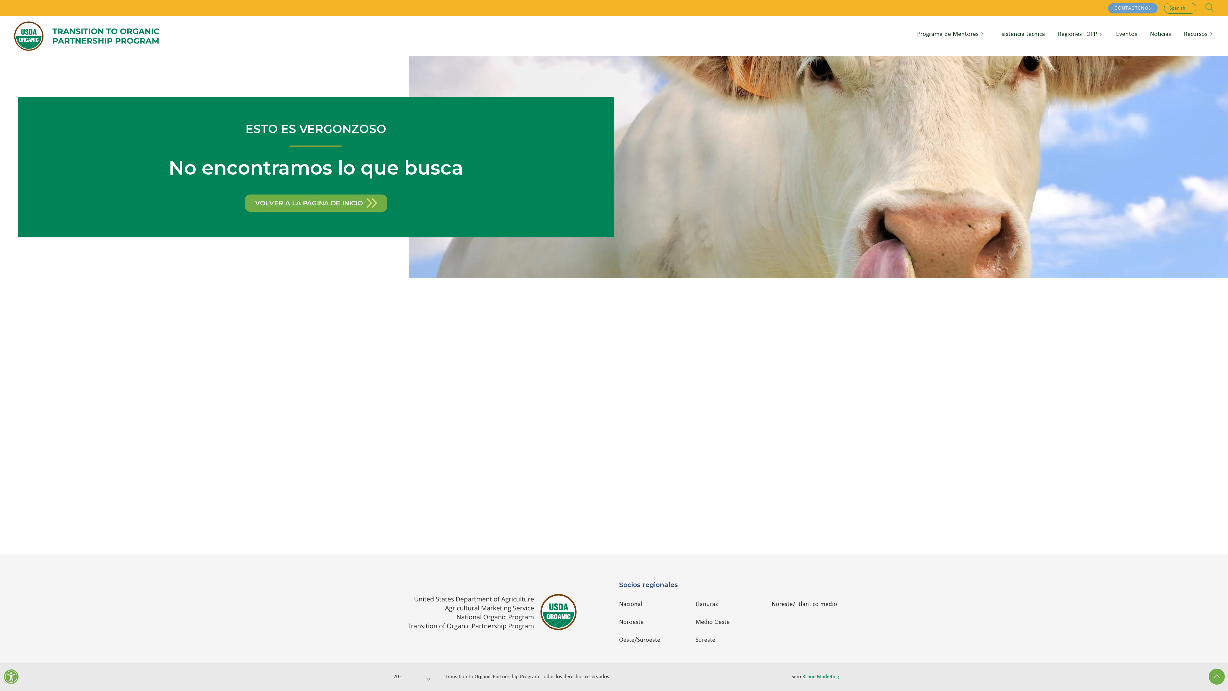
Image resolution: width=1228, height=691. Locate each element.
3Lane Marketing (820, 676)
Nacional (630, 604)
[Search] (1209, 7)
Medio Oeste (713, 622)
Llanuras (707, 604)
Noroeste (631, 622)
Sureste (705, 640)
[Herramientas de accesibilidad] (11, 677)
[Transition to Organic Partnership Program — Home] (86, 36)
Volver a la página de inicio (309, 203)
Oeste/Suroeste (639, 640)
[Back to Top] (1217, 677)
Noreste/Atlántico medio (804, 604)
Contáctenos (1132, 8)
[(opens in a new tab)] (495, 612)
